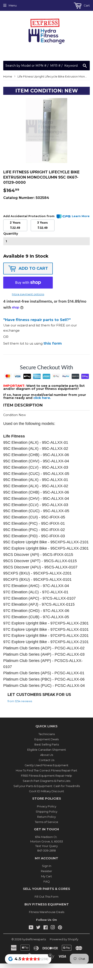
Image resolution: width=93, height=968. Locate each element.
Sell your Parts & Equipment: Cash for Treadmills (46, 786)
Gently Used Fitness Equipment (46, 765)
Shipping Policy (46, 811)
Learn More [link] (81, 216)
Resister (46, 871)
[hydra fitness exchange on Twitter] (38, 928)
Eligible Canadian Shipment (46, 749)
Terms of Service (46, 822)
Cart (86, 5)
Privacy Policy (46, 806)
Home (7, 76)
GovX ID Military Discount (46, 791)
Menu (13, 5)
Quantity (10, 234)
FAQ (46, 881)
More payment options (28, 294)
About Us (46, 755)
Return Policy (46, 816)
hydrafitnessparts (34, 939)
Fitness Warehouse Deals (46, 912)
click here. (42, 398)
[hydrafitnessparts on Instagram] (53, 928)
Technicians (46, 734)
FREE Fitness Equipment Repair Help (46, 775)
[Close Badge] (50, 955)
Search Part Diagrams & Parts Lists (46, 780)
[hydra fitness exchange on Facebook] (45, 928)
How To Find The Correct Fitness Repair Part (46, 770)
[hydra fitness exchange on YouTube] (31, 928)
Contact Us (46, 760)
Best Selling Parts (46, 744)
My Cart (46, 876)
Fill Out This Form (46, 896)
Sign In (46, 866)
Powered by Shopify (64, 939)
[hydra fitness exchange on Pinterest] (60, 928)
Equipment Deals (46, 739)
